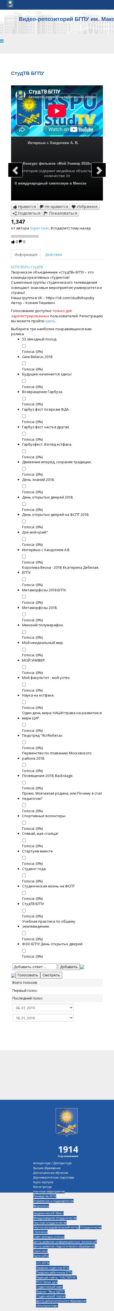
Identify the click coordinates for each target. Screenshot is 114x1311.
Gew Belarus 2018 (37, 356)
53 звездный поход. (39, 339)
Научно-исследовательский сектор (56, 1227)
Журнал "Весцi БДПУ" (50, 1291)
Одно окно (40, 1251)
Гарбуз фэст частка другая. (46, 426)
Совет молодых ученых (48, 1237)
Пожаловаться (62, 213)
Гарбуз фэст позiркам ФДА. (45, 409)
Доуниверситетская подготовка (53, 1177)
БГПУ (15, 266)
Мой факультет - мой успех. (46, 677)
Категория (28, 170)
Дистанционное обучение (50, 1173)
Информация (26, 254)
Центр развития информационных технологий (65, 1242)
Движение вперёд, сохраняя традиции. (57, 461)
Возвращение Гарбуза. (42, 391)
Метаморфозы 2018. (39, 607)
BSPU (25, 266)
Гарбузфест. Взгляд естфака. (47, 444)
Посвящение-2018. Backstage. (47, 775)
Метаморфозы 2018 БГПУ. (44, 589)
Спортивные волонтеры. (44, 815)
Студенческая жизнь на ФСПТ (48, 886)
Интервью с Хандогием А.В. (46, 549)
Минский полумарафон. (43, 624)
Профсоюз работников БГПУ (54, 1272)
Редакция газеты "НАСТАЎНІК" (56, 1277)
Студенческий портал (51, 1296)
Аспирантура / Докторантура (52, 1163)
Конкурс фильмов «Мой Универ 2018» (57, 163)
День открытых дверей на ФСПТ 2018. (55, 514)
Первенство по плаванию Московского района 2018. (57, 756)
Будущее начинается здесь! (47, 374)
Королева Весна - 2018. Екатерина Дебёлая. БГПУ (60, 570)
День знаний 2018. (38, 479)
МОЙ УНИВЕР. (34, 660)
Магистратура (42, 1187)
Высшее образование (47, 1168)
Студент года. (34, 868)
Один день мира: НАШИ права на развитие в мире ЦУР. (62, 715)
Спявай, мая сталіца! (40, 833)
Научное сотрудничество (50, 1223)
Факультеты (41, 1206)
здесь (50, 320)
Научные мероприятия (49, 1191)
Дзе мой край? (35, 532)
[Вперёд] (99, 170)
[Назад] (15, 170)
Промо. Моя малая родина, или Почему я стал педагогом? (62, 796)
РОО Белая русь (47, 1282)
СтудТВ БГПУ (33, 903)
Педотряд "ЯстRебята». (42, 735)
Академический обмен (48, 1213)
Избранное (87, 206)
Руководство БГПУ (44, 1196)
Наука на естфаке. (38, 695)
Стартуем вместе (37, 851)
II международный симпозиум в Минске (50, 183)
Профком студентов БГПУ (52, 1268)
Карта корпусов (43, 1182)
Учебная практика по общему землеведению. (48, 924)
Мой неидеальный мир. (43, 642)
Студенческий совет (49, 1287)
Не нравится (55, 206)
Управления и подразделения (53, 1201)
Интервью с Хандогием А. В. (53, 143)
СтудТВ (36, 266)
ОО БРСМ (43, 1263)
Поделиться (28, 213)
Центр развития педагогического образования (64, 1246)
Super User (39, 228)
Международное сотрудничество (55, 1218)
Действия (53, 254)
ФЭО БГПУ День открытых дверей (52, 943)
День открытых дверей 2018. (47, 497)
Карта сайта (41, 1256)
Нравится (26, 206)
